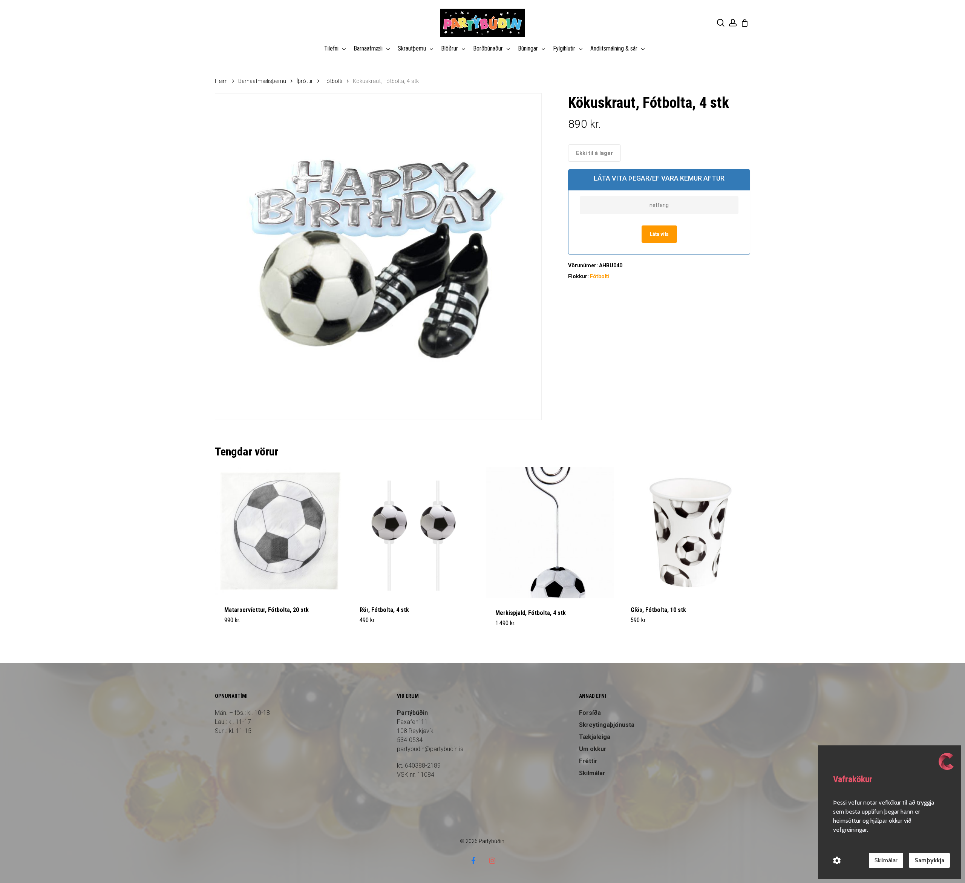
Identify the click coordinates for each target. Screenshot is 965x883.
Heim (221, 81)
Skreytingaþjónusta (606, 724)
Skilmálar (592, 773)
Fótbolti (332, 81)
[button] (242, 627)
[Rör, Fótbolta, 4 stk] (414, 531)
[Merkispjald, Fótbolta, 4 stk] (550, 533)
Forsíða (590, 712)
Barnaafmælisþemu (262, 81)
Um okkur (593, 749)
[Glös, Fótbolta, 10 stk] (685, 531)
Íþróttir (305, 81)
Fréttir (588, 761)
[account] (732, 23)
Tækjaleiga (594, 736)
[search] (720, 23)
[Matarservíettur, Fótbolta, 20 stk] (279, 531)
